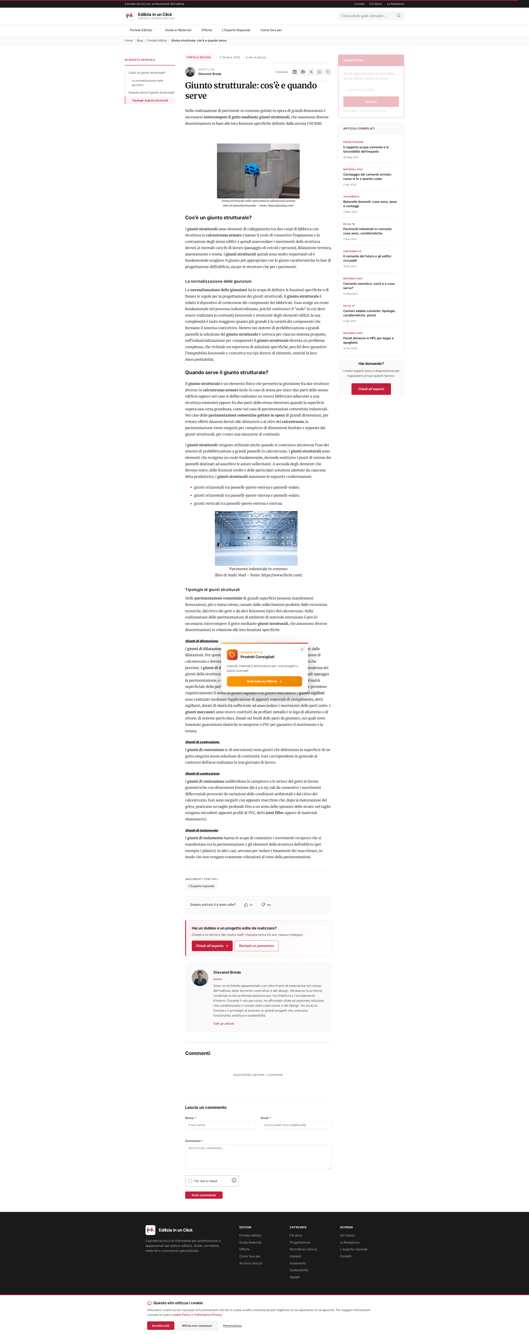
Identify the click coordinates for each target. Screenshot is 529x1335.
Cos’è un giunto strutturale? (147, 72)
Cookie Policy (181, 1314)
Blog (140, 40)
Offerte (206, 30)
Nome (190, 1118)
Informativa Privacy (208, 1314)
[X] (311, 72)
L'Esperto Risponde (236, 30)
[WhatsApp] (319, 72)
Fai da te (296, 1235)
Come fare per (271, 30)
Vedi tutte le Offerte (262, 681)
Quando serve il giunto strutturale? (152, 92)
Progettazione (300, 1242)
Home (129, 40)
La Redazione (395, 3)
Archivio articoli (250, 1263)
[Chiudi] (302, 649)
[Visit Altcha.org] (234, 1181)
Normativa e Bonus (303, 1249)
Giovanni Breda (209, 74)
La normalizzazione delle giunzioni (147, 83)
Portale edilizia (250, 1235)
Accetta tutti (160, 1325)
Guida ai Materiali (178, 30)
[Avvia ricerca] (398, 16)
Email (266, 1118)
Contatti (359, 3)
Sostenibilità (299, 1270)
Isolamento (298, 1263)
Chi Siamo (375, 3)
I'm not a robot (205, 1181)
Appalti (295, 1277)
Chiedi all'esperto (210, 946)
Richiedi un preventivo (256, 946)
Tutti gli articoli (223, 1023)
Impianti (295, 1256)
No (269, 905)
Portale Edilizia (141, 30)
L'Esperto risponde (201, 886)
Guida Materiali (250, 1242)
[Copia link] (327, 72)
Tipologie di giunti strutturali (150, 100)
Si (251, 905)
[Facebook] (303, 72)
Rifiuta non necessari (197, 1325)
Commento (194, 1141)
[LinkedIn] (294, 72)
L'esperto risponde (354, 1249)
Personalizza (232, 1325)
